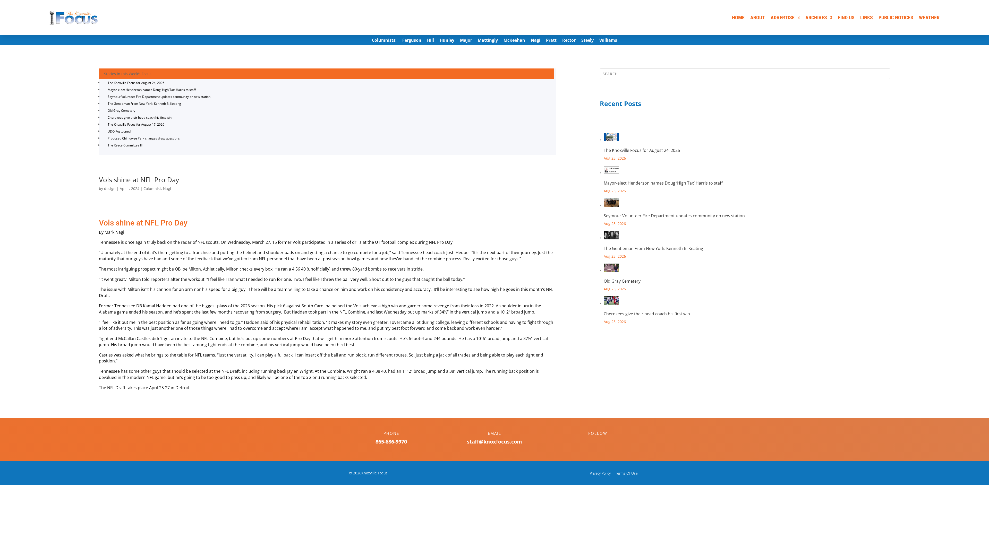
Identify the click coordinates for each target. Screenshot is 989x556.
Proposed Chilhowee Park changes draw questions (144, 138)
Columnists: (384, 40)
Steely (587, 40)
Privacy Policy (600, 473)
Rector (569, 40)
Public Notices (896, 17)
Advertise (783, 17)
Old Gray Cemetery (121, 110)
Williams (608, 40)
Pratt (551, 40)
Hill (430, 40)
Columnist (152, 188)
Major (466, 40)
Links (866, 17)
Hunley (447, 40)
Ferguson (411, 40)
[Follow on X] (603, 442)
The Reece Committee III (125, 145)
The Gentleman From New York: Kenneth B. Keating (144, 103)
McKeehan (514, 40)
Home (738, 17)
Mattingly (488, 40)
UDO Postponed (119, 131)
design (110, 188)
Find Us (846, 17)
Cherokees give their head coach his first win (140, 117)
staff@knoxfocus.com (494, 441)
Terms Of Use (626, 473)
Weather (929, 17)
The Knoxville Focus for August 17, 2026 (136, 124)
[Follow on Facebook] (593, 442)
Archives (816, 17)
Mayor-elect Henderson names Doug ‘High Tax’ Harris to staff (152, 90)
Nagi (535, 40)
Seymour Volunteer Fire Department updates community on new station (159, 96)
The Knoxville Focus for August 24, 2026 (136, 83)
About (757, 17)
